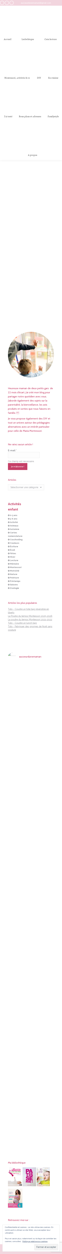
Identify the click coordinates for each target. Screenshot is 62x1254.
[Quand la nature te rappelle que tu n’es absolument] (31, 797)
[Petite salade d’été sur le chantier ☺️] (31, 671)
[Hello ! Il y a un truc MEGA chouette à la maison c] (47, 695)
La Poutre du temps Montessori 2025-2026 (30, 616)
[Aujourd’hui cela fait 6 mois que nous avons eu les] (15, 1002)
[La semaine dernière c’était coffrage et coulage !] (15, 768)
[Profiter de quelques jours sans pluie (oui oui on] (47, 775)
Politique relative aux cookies (35, 1241)
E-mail (12, 450)
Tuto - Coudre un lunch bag (22, 623)
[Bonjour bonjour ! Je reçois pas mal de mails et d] (15, 702)
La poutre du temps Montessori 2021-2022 (30, 619)
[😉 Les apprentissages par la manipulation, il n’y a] (47, 901)
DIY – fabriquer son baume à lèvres (31, 283)
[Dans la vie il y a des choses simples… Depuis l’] (31, 983)
